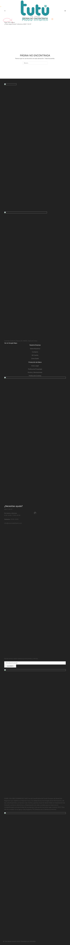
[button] (10, 343)
